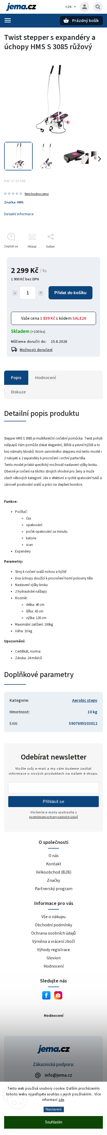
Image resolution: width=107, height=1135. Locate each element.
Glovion (54, 958)
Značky (53, 880)
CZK (69, 7)
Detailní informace (19, 214)
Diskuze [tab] (18, 392)
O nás (54, 856)
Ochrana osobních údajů (53, 933)
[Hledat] (98, 7)
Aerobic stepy (84, 700)
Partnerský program (53, 889)
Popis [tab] (16, 378)
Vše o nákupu (53, 917)
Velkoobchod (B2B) (53, 872)
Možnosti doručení (36, 350)
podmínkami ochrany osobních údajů (53, 817)
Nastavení (54, 1109)
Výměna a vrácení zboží (53, 941)
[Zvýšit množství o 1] (40, 293)
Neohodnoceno (37, 194)
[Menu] (8, 20)
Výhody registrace (53, 950)
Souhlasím (53, 1122)
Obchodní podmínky (53, 925)
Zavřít (86, 256)
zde (61, 1099)
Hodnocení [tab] (45, 378)
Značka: (14, 202)
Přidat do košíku (70, 292)
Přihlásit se (53, 801)
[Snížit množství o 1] (14, 293)
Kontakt (53, 864)
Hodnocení (54, 966)
